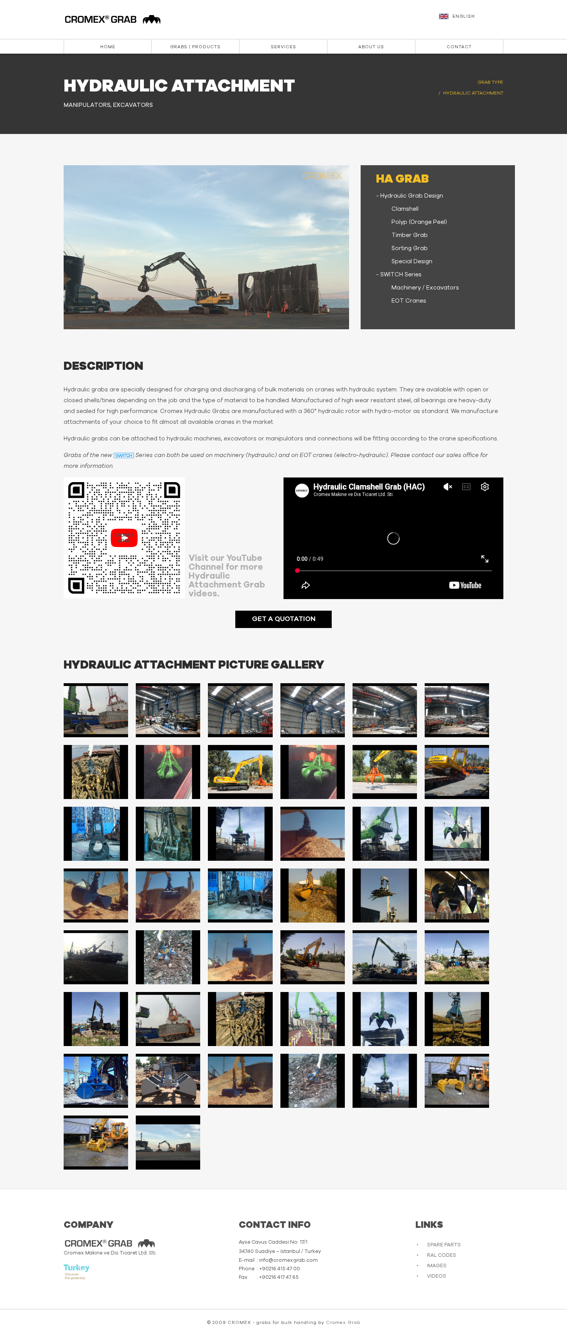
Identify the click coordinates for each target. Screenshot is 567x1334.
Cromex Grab (343, 1322)
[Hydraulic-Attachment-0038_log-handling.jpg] (457, 1019)
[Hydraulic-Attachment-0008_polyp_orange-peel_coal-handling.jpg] (168, 772)
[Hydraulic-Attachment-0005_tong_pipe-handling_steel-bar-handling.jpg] (385, 710)
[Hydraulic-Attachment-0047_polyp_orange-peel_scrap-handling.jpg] (168, 1143)
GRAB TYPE (490, 82)
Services (283, 47)
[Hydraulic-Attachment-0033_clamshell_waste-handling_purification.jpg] (96, 1019)
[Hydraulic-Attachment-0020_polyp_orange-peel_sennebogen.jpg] (457, 834)
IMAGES (437, 1265)
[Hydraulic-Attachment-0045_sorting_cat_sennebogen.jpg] (457, 1081)
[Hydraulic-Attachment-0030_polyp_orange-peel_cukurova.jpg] (312, 957)
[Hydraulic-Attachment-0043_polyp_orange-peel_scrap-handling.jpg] (312, 1081)
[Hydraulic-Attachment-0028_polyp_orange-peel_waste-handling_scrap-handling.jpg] (168, 957)
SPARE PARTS (444, 1245)
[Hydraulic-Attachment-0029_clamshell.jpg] (240, 957)
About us (371, 47)
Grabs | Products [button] (195, 47)
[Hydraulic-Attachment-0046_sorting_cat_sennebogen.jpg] (96, 1143)
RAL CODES (441, 1255)
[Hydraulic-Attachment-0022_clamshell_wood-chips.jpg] (168, 895)
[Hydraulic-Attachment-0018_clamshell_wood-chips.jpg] (312, 834)
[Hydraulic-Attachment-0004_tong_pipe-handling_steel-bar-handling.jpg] (312, 710)
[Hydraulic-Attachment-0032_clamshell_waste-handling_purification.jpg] (457, 957)
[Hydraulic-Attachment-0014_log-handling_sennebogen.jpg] (96, 834)
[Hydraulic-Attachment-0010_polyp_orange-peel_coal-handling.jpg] (312, 772)
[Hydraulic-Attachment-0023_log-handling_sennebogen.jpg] (240, 895)
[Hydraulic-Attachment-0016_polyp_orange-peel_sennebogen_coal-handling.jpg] (240, 834)
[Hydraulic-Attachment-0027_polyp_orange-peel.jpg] (96, 957)
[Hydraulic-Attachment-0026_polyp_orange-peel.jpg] (457, 895)
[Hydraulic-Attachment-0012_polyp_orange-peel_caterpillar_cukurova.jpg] (385, 772)
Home (107, 47)
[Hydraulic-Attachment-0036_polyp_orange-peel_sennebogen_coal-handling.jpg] (312, 1019)
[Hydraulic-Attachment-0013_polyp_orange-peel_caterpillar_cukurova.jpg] (457, 772)
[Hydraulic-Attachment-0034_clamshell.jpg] (168, 1019)
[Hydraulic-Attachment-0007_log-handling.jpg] (96, 772)
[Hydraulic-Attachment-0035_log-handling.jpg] (240, 1019)
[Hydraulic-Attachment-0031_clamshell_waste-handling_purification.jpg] (385, 957)
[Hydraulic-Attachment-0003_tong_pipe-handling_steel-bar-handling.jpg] (240, 710)
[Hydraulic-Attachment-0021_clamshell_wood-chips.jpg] (96, 895)
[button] (472, 20)
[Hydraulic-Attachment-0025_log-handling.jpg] (385, 895)
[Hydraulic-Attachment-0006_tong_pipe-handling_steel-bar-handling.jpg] (457, 710)
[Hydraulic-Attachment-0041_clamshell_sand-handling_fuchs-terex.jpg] (168, 1081)
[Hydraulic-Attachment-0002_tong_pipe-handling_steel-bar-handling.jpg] (168, 710)
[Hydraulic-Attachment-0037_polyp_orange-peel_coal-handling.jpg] (385, 1019)
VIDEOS (436, 1276)
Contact (459, 47)
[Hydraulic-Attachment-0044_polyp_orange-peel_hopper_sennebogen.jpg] (385, 1081)
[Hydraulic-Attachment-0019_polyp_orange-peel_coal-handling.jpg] (385, 834)
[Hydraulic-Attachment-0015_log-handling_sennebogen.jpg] (168, 834)
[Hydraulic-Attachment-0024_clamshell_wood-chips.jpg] (312, 895)
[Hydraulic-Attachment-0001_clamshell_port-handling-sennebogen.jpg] (96, 710)
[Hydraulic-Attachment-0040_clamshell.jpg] (96, 1081)
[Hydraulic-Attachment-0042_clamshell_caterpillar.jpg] (240, 1081)
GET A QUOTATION (284, 619)
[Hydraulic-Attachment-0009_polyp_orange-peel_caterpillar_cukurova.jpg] (240, 772)
